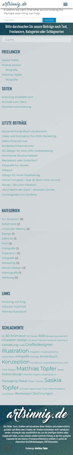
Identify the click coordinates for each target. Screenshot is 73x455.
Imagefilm (35, 352)
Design (6, 233)
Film (5, 243)
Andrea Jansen (11, 65)
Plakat (22, 381)
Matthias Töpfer (12, 74)
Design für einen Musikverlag (21, 175)
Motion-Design (12, 267)
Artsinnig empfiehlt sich (17, 97)
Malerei (12, 369)
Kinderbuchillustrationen (18, 146)
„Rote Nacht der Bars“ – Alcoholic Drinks (28, 189)
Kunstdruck (36, 363)
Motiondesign (12, 374)
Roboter (39, 381)
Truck (44, 389)
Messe (60, 369)
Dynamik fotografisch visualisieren (24, 131)
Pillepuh (7, 170)
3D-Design (32, 336)
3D (3, 336)
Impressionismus (49, 352)
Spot (38, 389)
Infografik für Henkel (15, 165)
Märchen (27, 374)
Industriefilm (8, 357)
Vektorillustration (56, 389)
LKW (65, 363)
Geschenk (62, 340)
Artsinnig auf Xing (14, 302)
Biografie (12, 70)
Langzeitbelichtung (53, 363)
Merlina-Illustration (14, 311)
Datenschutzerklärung (16, 106)
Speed (32, 389)
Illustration (9, 253)
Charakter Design (15, 340)
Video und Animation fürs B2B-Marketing (29, 136)
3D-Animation (15, 336)
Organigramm (49, 374)
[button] (65, 4)
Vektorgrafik (10, 272)
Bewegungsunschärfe (56, 336)
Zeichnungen (42, 393)
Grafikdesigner (39, 344)
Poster (31, 381)
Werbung (8, 277)
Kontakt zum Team (14, 102)
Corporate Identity (14, 228)
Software (23, 389)
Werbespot (23, 393)
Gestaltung (10, 345)
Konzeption (16, 362)
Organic (37, 374)
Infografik (8, 258)
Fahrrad (42, 340)
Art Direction (10, 219)
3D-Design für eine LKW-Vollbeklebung (27, 150)
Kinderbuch (49, 356)
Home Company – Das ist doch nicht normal (31, 180)
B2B (42, 336)
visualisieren (8, 394)
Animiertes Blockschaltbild (19, 155)
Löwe (4, 369)
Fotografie (8, 248)
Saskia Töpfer (10, 60)
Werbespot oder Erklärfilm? (20, 160)
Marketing (8, 263)
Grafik (22, 345)
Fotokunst (51, 340)
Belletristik (9, 224)
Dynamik (32, 340)
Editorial (7, 238)
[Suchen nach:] (23, 20)
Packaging (10, 381)
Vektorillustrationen (15, 141)
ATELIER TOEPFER (14, 306)
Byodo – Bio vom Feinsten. (19, 184)
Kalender (34, 357)
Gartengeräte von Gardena (19, 194)
